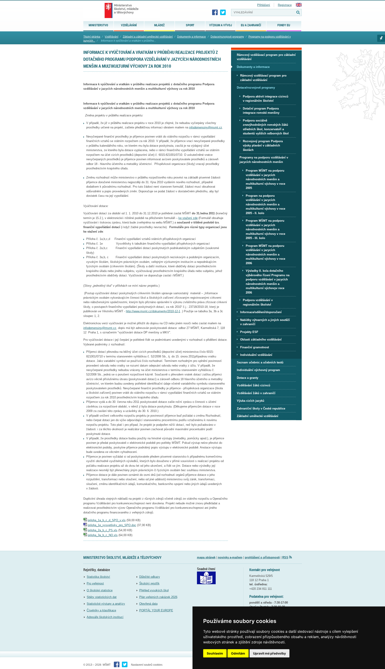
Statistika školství (98, 576)
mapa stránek (206, 557)
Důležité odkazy (149, 576)
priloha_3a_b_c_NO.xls (103, 535)
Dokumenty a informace (191, 36)
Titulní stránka (91, 36)
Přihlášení (263, 5)
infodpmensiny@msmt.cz (205, 127)
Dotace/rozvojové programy (227, 36)
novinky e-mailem (230, 557)
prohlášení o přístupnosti (262, 557)
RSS (285, 557)
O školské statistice (100, 590)
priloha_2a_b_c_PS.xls (102, 530)
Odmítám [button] (238, 653)
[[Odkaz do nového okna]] (206, 583)
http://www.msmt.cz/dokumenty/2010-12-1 (153, 311)
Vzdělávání (111, 36)
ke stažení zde (188, 218)
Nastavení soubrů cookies (146, 664)
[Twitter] (223, 12)
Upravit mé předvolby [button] (269, 653)
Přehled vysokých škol (154, 590)
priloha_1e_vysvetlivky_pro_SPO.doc (112, 525)
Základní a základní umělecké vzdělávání (148, 36)
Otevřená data (148, 603)
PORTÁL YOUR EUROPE (156, 610)
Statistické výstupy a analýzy (106, 603)
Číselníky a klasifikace (101, 610)
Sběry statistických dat (102, 597)
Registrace (285, 5)
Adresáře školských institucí (105, 617)
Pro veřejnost (95, 583)
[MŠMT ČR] (121, 10)
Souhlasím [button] (215, 653)
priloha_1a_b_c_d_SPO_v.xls (107, 520)
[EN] (299, 5)
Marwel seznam (381, 38)
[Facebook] (215, 12)
